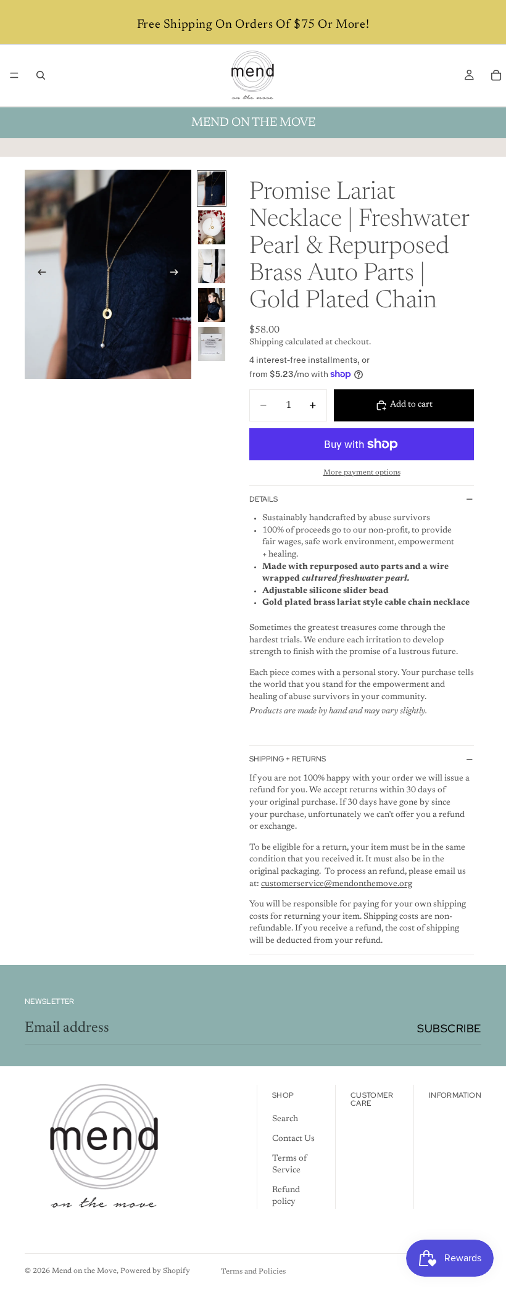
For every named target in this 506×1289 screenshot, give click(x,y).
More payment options (361, 472)
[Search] (40, 75)
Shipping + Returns (287, 759)
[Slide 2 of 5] (211, 227)
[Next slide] (177, 274)
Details (263, 499)
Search (285, 1120)
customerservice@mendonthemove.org (336, 884)
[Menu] (14, 75)
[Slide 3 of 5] (211, 266)
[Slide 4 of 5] (211, 305)
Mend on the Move (84, 1271)
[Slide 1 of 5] (211, 188)
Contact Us (293, 1139)
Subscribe (449, 1028)
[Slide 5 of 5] (211, 344)
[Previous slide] (38, 274)
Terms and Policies (253, 1271)
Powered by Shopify (155, 1271)
